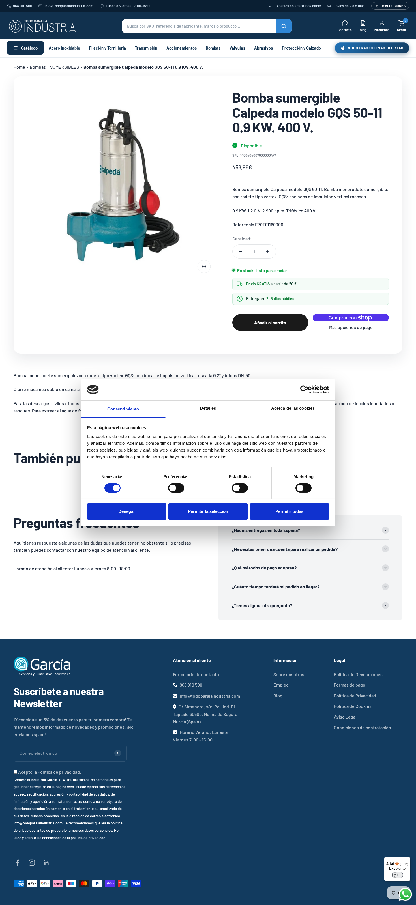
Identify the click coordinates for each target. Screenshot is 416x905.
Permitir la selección (208, 511)
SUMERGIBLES (64, 67)
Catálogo (29, 47)
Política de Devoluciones (358, 674)
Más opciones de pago (351, 327)
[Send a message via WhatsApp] (405, 894)
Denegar (126, 511)
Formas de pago (349, 684)
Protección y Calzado (301, 47)
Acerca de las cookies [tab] (293, 408)
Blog (277, 695)
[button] (207, 26)
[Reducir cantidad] (241, 251)
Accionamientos (181, 47)
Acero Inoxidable (64, 47)
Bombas (213, 47)
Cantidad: (242, 238)
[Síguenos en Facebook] (17, 863)
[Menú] (407, 860)
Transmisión (146, 47)
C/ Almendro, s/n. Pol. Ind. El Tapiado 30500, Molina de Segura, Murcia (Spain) (206, 714)
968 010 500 (22, 5)
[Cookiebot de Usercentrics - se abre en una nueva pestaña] (304, 389)
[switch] (176, 488)
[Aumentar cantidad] (268, 251)
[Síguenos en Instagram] (32, 863)
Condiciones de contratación (362, 727)
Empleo (281, 684)
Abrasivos (263, 47)
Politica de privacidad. (59, 772)
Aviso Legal (345, 716)
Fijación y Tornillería (107, 47)
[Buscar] (284, 26)
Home (19, 67)
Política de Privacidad (355, 695)
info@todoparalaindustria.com (68, 5)
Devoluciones (393, 6)
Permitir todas (289, 511)
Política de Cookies (353, 706)
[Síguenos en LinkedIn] (46, 863)
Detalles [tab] (208, 408)
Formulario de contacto (196, 674)
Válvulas (237, 47)
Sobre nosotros (288, 674)
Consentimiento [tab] (123, 409)
